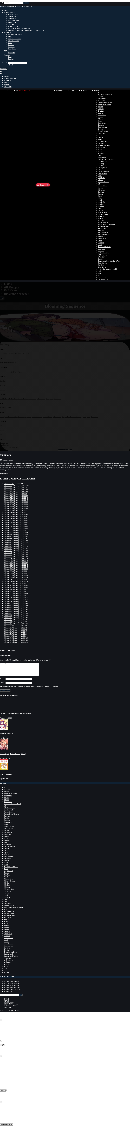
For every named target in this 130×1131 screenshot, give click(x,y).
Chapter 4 (7, 636)
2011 (18, 987)
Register (11, 59)
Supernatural (102, 127)
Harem (100, 188)
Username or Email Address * (10, 1029)
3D (99, 92)
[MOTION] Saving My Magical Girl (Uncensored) (15, 713)
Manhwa (101, 206)
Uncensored (8, 954)
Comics (100, 97)
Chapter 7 (7, 630)
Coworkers (102, 166)
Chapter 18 (8, 608)
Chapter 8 (7, 628)
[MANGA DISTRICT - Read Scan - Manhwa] (16, 7)
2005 (10, 991)
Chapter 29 (8, 585)
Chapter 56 (8, 528)
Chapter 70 (8, 500)
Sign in (3, 1024)
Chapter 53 (8, 535)
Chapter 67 (8, 506)
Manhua (101, 204)
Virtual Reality (103, 253)
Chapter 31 (8, 581)
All (8, 90)
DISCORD (12, 53)
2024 (14, 981)
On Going (11, 47)
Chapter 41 (8, 559)
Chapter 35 (8, 571)
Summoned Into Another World (109, 261)
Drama (72, 90)
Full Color (101, 178)
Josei (100, 139)
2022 (6, 983)
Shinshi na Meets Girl (6, 733)
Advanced (3, 69)
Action (100, 107)
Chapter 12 (8, 620)
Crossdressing (103, 131)
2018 (6, 985)
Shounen (101, 125)
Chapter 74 (8, 492)
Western (7, 964)
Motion (6, 893)
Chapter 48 (8, 545)
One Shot (101, 143)
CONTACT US (9, 1003)
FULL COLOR (13, 27)
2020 (14, 983)
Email (2, 683)
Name (10, 43)
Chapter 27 (8, 589)
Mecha (100, 218)
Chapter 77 (8, 486)
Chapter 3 (7, 638)
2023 (18, 981)
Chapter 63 (8, 514)
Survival (101, 265)
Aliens (100, 119)
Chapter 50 (8, 541)
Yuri (99, 275)
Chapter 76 (8, 488)
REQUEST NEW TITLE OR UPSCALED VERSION (26, 31)
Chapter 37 (8, 567)
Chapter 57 (8, 526)
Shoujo (100, 113)
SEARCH (7, 33)
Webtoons (59, 90)
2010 (6, 989)
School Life (102, 115)
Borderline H (102, 174)
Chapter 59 (8, 522)
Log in (2, 1094)
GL (99, 184)
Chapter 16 (8, 612)
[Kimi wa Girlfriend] (4, 770)
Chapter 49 (8, 543)
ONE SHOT (12, 24)
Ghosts (100, 180)
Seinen (100, 117)
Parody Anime (9, 905)
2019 (18, 983)
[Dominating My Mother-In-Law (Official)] (4, 749)
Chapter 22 (8, 599)
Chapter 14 (8, 616)
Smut (100, 241)
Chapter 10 (8, 624)
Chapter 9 (7, 626)
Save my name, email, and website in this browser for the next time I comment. (30, 687)
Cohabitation (102, 161)
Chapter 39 (8, 563)
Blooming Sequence (16, 293)
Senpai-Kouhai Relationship (72, 417)
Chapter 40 (8, 561)
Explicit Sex (102, 186)
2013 (10, 987)
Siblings (101, 243)
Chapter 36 (8, 569)
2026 (6, 981)
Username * (4, 1069)
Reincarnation (103, 214)
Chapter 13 (8, 618)
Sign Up (3, 1060)
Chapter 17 (8, 610)
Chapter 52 (8, 537)
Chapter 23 (8, 597)
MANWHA (12, 16)
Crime (100, 121)
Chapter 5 (7, 634)
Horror (100, 194)
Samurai (101, 231)
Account (7, 55)
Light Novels (102, 141)
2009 (10, 989)
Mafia (100, 198)
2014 (6, 987)
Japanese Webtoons (105, 95)
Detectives (102, 123)
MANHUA (12, 18)
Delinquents (102, 168)
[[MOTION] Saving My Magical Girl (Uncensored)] (3, 709)
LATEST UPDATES (15, 35)
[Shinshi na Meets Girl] (4, 729)
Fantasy (101, 137)
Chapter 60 (8, 520)
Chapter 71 (8, 498)
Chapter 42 (8, 557)
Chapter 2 (7, 640)
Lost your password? (7, 1048)
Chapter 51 (8, 539)
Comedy (101, 109)
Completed (12, 49)
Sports (100, 259)
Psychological (103, 279)
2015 (18, 985)
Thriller (100, 129)
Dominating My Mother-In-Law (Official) (13, 754)
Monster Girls (103, 222)
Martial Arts (102, 212)
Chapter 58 (8, 524)
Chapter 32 (8, 577)
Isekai (100, 196)
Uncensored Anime (105, 103)
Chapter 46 (8, 549)
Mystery (101, 111)
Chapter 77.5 (9, 484)
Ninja (100, 208)
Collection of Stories (11, 814)
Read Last (68, 450)
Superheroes (102, 263)
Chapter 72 (8, 496)
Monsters (101, 147)
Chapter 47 (8, 547)
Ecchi (100, 135)
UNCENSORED (13, 20)
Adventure (102, 157)
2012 (14, 987)
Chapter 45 (8, 551)
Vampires (101, 249)
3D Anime (101, 101)
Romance (84, 90)
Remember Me (7, 1041)
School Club (47, 417)
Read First (61, 450)
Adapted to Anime (104, 105)
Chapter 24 (8, 595)
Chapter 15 (8, 614)
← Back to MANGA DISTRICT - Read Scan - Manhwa (19, 1052)
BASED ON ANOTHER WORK (19, 29)
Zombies (101, 153)
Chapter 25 (8, 593)
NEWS (6, 51)
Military (101, 220)
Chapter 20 (8, 604)
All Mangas (11, 287)
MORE (96, 90)
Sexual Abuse (103, 233)
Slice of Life (102, 277)
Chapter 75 (8, 490)
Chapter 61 (8, 518)
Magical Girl (102, 202)
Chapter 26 (8, 591)
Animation (102, 99)
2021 (10, 983)
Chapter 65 (8, 510)
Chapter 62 (8, 516)
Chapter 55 (8, 530)
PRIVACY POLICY (11, 1005)
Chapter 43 (8, 555)
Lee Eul (2, 381)
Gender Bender (103, 182)
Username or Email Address (10, 1115)
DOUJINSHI (12, 22)
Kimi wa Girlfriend (6, 774)
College (3, 417)
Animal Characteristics (106, 159)
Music (100, 149)
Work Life (101, 257)
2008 (14, 989)
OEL (5, 901)
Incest (100, 245)
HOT (10, 37)
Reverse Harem (103, 226)
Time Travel (102, 267)
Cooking (101, 164)
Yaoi (99, 273)
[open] (1, 71)
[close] (1, 73)
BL (99, 170)
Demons (101, 192)
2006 (6, 991)
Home (8, 283)
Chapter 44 (8, 553)
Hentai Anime (9, 857)
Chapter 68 (8, 504)
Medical (101, 216)
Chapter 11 (8, 622)
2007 (18, 989)
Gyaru (100, 155)
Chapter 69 (8, 502)
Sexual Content (103, 235)
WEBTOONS (12, 14)
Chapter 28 (8, 587)
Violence (101, 251)
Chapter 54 (8, 532)
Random (11, 45)
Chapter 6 (7, 632)
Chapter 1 (7, 642)
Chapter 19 (8, 606)
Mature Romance (104, 145)
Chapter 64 (8, 512)
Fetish (100, 176)
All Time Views (13, 41)
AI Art (6, 798)
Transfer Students (104, 247)
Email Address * (6, 1075)
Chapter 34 (8, 573)
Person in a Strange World (107, 269)
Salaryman (102, 228)
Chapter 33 (8, 575)
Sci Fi (100, 151)
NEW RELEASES (14, 39)
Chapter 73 (8, 494)
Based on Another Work (106, 224)
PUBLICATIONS (10, 12)
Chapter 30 (8, 583)
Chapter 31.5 (9, 579)
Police (100, 271)
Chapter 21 (8, 601)
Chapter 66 (8, 508)
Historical (101, 190)
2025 (10, 981)
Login (10, 57)
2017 (2, 435)
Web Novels (102, 255)
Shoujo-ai (101, 237)
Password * (4, 1035)
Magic (100, 200)
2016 (14, 985)
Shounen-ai (102, 239)
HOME (6, 10)
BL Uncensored (103, 172)
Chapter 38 (8, 565)
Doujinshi (101, 133)
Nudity (100, 210)
